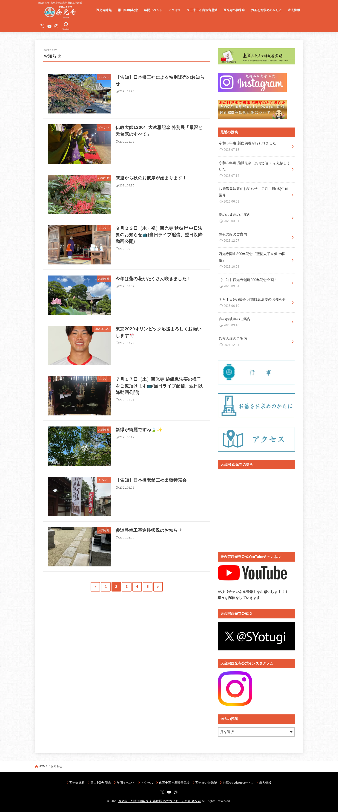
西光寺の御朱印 (234, 10)
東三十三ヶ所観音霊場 (202, 10)
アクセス (175, 10)
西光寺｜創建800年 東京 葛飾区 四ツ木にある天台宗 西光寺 (159, 801)
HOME (43, 766)
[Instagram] (56, 26)
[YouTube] (49, 26)
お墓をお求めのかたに (266, 10)
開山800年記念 (128, 10)
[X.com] (42, 26)
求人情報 (294, 10)
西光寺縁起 (104, 10)
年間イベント (153, 10)
